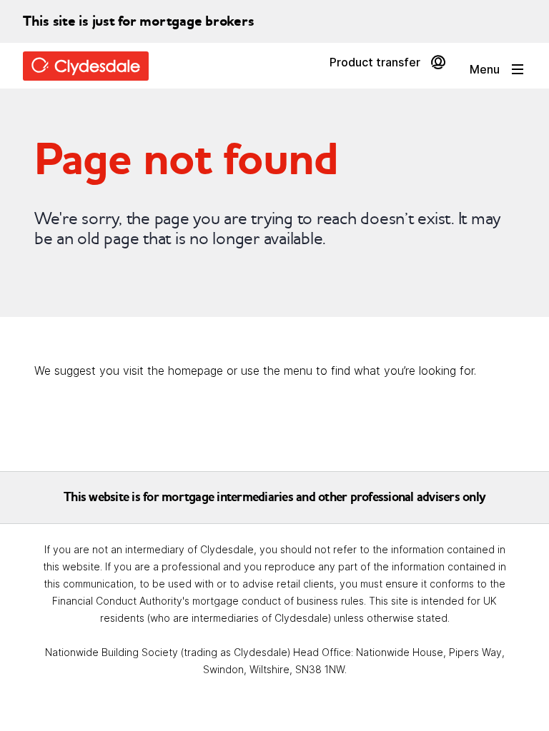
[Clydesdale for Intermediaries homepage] (91, 66)
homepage (195, 371)
